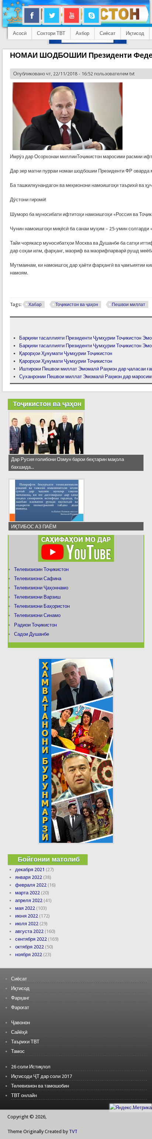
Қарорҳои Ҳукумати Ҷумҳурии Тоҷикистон (65, 353)
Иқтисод (135, 33)
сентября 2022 (31, 939)
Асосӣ (20, 33)
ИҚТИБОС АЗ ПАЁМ (33, 526)
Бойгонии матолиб (49, 859)
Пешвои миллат (128, 304)
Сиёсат (107, 33)
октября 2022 (29, 947)
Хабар (35, 304)
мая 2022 (25, 908)
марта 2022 (27, 892)
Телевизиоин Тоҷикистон (41, 569)
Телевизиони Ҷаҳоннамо (41, 587)
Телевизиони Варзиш (37, 597)
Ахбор (82, 33)
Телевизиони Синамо (37, 615)
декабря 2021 (30, 869)
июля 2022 (26, 923)
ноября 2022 (28, 954)
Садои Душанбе (31, 634)
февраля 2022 (30, 885)
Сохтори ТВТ (51, 33)
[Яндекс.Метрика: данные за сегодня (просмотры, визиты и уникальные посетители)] (131, 1107)
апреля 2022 (28, 900)
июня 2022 (26, 916)
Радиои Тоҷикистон (35, 625)
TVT (73, 1131)
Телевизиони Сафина (37, 578)
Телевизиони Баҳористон (42, 606)
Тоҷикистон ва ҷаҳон (76, 304)
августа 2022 (29, 931)
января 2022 (28, 877)
